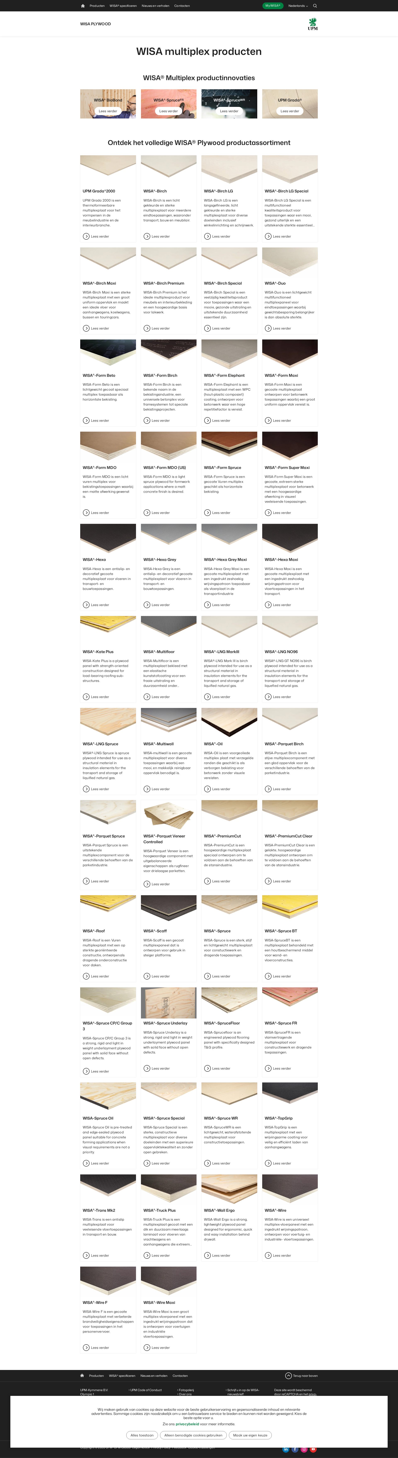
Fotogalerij (186, 1390)
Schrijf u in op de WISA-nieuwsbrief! (243, 1392)
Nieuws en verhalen (154, 1375)
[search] (315, 5)
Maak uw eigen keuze (250, 1435)
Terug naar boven (305, 1375)
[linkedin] (285, 1449)
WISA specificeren (122, 1375)
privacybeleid (187, 1423)
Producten (96, 1375)
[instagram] (304, 1449)
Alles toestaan (142, 1435)
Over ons (185, 1394)
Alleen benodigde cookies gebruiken (193, 1435)
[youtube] (313, 1449)
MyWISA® (273, 5)
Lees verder (108, 111)
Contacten (180, 1375)
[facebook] (294, 1449)
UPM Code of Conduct (146, 1390)
